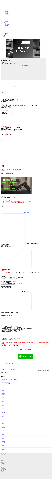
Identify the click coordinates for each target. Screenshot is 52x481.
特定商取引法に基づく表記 (3, 467)
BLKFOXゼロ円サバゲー (10, 315)
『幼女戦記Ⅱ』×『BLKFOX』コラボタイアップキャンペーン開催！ (9, 379)
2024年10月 (3, 415)
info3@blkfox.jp (2, 464)
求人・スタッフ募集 (2, 470)
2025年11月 (3, 398)
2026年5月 (3, 390)
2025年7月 (3, 404)
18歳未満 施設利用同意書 (3, 468)
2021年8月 (3, 445)
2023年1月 (3, 441)
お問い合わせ (2, 471)
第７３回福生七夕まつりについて (10, 130)
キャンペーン (9, 63)
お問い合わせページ (8, 331)
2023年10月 (3, 430)
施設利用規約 (2, 466)
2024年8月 (3, 416)
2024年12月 (3, 412)
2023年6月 (3, 434)
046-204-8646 (2, 463)
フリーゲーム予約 (6, 134)
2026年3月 (3, 393)
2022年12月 (3, 442)
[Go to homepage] (3, 2)
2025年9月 (3, 401)
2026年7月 (3, 387)
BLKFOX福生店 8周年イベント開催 (6, 382)
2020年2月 (3, 449)
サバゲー (12, 63)
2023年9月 (3, 431)
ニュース (14, 63)
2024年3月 (3, 423)
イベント (2, 63)
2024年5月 (3, 420)
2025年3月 (3, 408)
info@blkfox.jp (2, 459)
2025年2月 (3, 409)
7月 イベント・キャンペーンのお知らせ (6, 383)
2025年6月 (3, 405)
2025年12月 (3, 397)
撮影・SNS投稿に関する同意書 (3, 469)
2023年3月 (3, 438)
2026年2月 (3, 394)
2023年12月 (3, 427)
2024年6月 (3, 419)
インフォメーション (5, 63)
